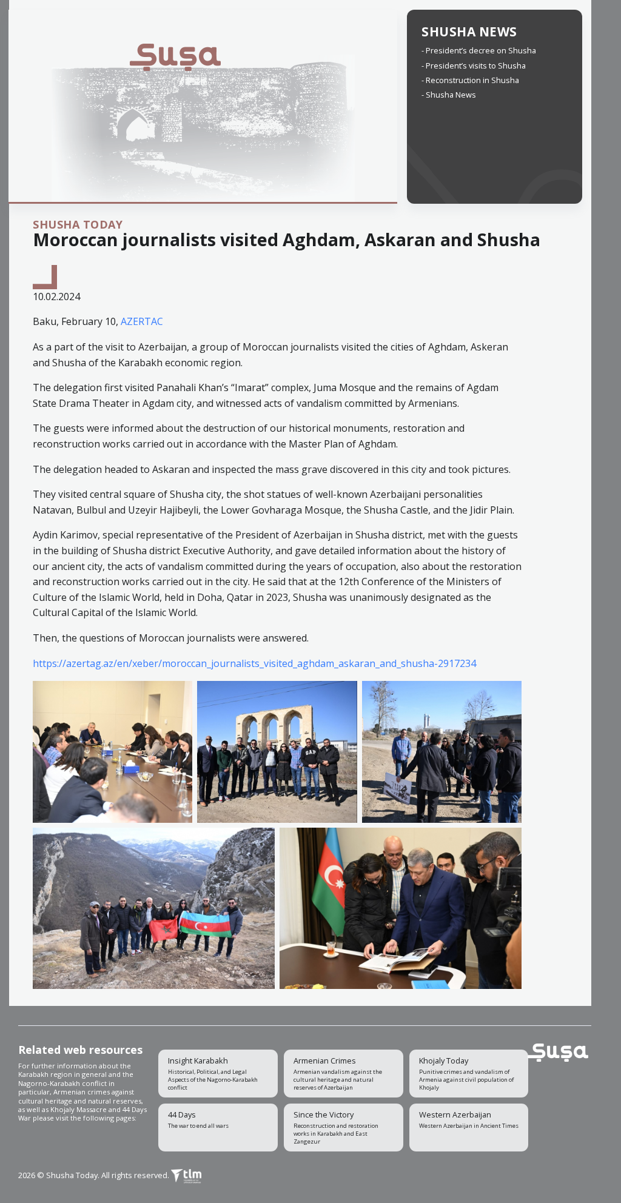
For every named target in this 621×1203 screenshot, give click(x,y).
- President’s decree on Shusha (478, 50)
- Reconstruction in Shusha (470, 80)
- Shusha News (448, 94)
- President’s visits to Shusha (473, 65)
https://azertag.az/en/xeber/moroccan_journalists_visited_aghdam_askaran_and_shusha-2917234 (254, 663)
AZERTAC (142, 321)
